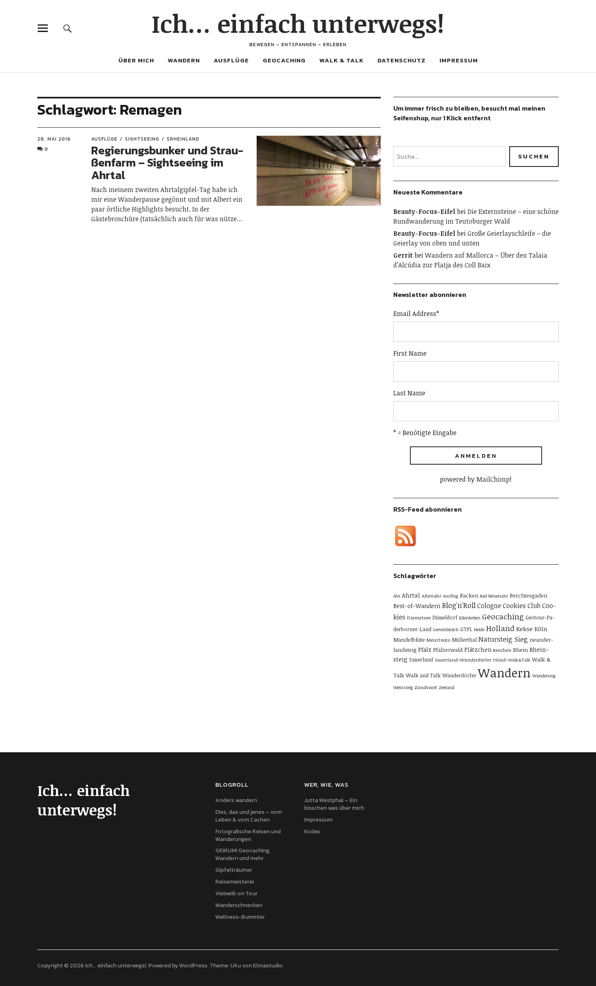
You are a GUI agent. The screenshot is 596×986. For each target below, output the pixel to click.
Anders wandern (236, 800)
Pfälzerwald (448, 649)
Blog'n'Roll (459, 605)
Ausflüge (231, 60)
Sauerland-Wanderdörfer (463, 659)
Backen (469, 595)
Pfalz (424, 649)
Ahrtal (411, 595)
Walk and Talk (423, 675)
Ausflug (450, 596)
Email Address (416, 313)
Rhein (520, 649)
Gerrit (403, 255)
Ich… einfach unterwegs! (298, 23)
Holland (500, 628)
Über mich (136, 60)
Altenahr (431, 595)
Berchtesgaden (528, 595)
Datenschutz (401, 60)
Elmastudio (268, 965)
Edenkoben (469, 618)
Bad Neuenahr (494, 596)
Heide (479, 629)
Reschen (502, 650)
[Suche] (67, 28)
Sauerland (421, 659)
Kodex (312, 831)
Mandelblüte (409, 639)
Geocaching (284, 60)
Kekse (524, 629)
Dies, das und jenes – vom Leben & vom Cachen (248, 816)
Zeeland (447, 687)
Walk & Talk (341, 60)
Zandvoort (425, 687)
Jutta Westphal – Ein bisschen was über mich (334, 804)
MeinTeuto (438, 639)
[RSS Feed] (405, 536)
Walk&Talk (519, 660)
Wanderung (543, 676)
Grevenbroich (446, 629)
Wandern (184, 60)
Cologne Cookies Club (508, 605)
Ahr (396, 596)
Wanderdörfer (459, 675)
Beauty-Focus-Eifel (424, 211)
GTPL (466, 629)
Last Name (409, 392)
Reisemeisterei (234, 881)
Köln (540, 629)
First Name (410, 353)
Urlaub (499, 660)
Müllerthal (464, 639)
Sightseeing (142, 139)
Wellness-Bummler (240, 917)
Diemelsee (419, 617)
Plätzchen (477, 649)
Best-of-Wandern (416, 606)
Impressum (458, 60)
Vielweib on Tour (236, 893)
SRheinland (183, 139)
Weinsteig (403, 687)
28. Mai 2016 (54, 139)
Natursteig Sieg (503, 639)
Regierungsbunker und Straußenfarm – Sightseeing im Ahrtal (167, 163)
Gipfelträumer (233, 870)
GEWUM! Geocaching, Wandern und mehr (242, 854)
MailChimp (493, 479)
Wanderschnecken (238, 905)
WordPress (193, 965)
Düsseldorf (444, 617)
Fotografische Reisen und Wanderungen (248, 835)
